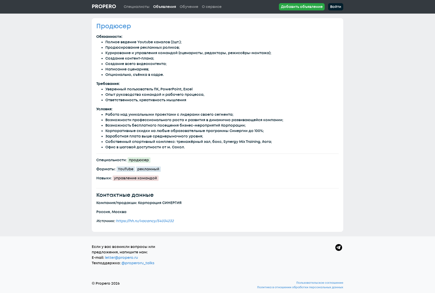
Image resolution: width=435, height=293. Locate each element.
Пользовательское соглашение (319, 283)
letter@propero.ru (121, 257)
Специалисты (137, 6)
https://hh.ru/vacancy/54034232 (145, 221)
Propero (104, 6)
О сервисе (212, 6)
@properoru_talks (137, 263)
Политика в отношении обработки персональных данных (300, 287)
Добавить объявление (302, 6)
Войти (335, 6)
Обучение (189, 6)
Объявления (164, 6)
